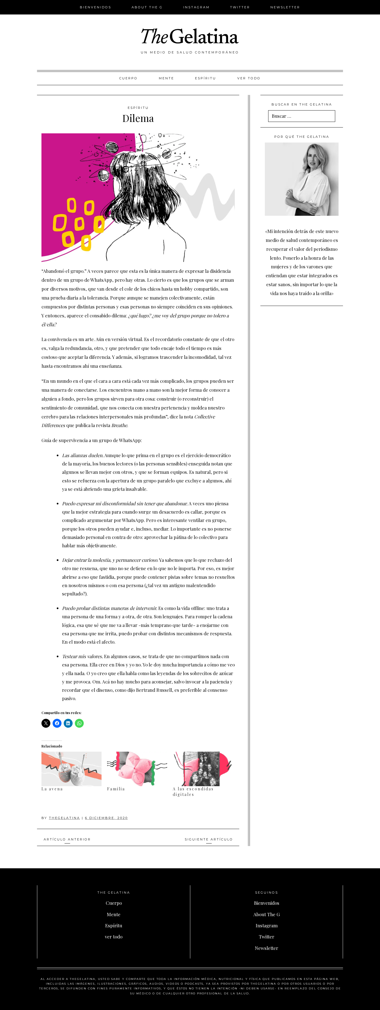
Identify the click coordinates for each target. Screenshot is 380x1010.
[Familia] (137, 769)
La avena (52, 788)
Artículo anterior (67, 839)
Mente (166, 78)
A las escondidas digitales (193, 791)
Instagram (196, 7)
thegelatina (64, 818)
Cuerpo (128, 78)
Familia (116, 788)
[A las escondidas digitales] (203, 769)
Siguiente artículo (209, 839)
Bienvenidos (95, 7)
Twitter (240, 7)
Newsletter (285, 7)
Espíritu (205, 78)
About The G (147, 7)
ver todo (249, 78)
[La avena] (71, 769)
